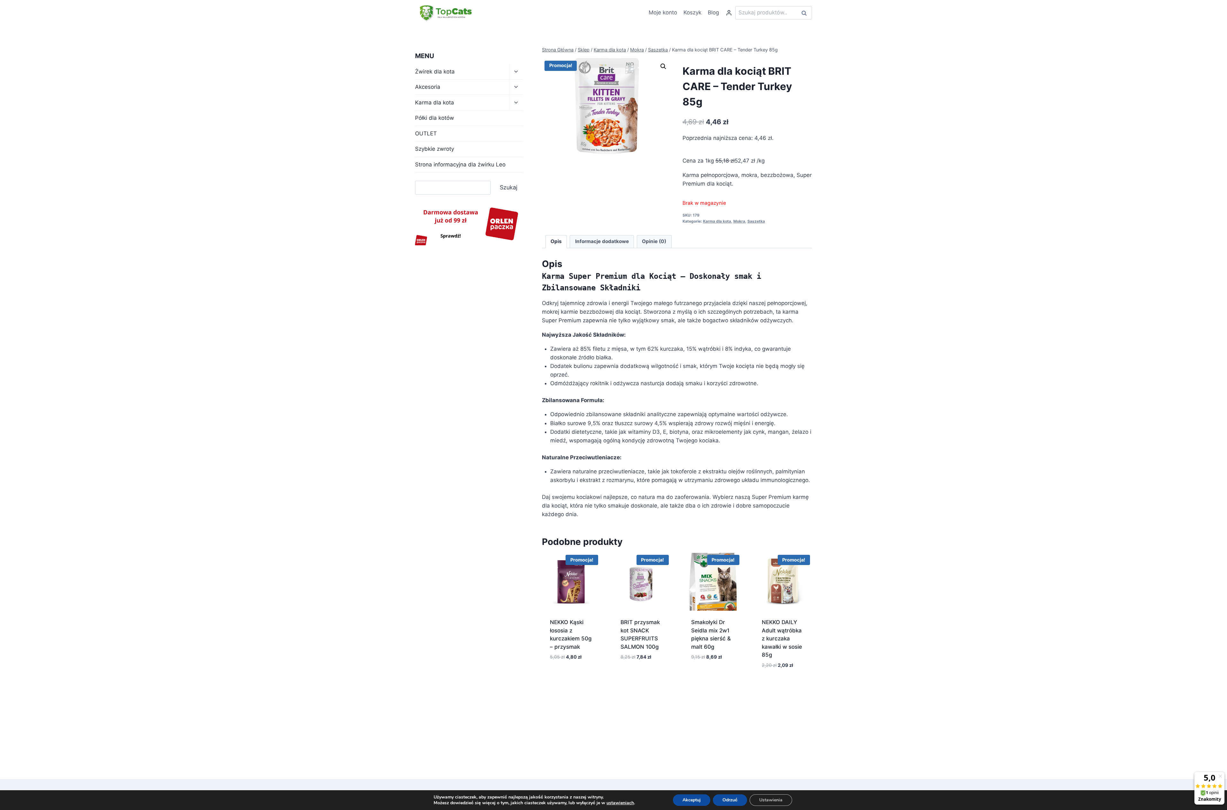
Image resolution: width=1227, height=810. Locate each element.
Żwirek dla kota (435, 71)
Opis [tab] (556, 241)
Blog (713, 12)
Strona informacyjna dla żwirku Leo (460, 164)
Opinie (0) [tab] (654, 241)
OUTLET (426, 133)
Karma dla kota (717, 221)
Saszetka (756, 221)
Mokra (739, 221)
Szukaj (806, 13)
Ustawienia (771, 800)
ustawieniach (620, 803)
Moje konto (663, 12)
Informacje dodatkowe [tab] (602, 241)
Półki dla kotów (434, 118)
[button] (663, 66)
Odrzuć (729, 800)
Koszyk (692, 12)
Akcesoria (427, 87)
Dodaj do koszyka (571, 680)
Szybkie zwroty (434, 149)
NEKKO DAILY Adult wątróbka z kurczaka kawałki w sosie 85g (782, 638)
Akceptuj (692, 800)
